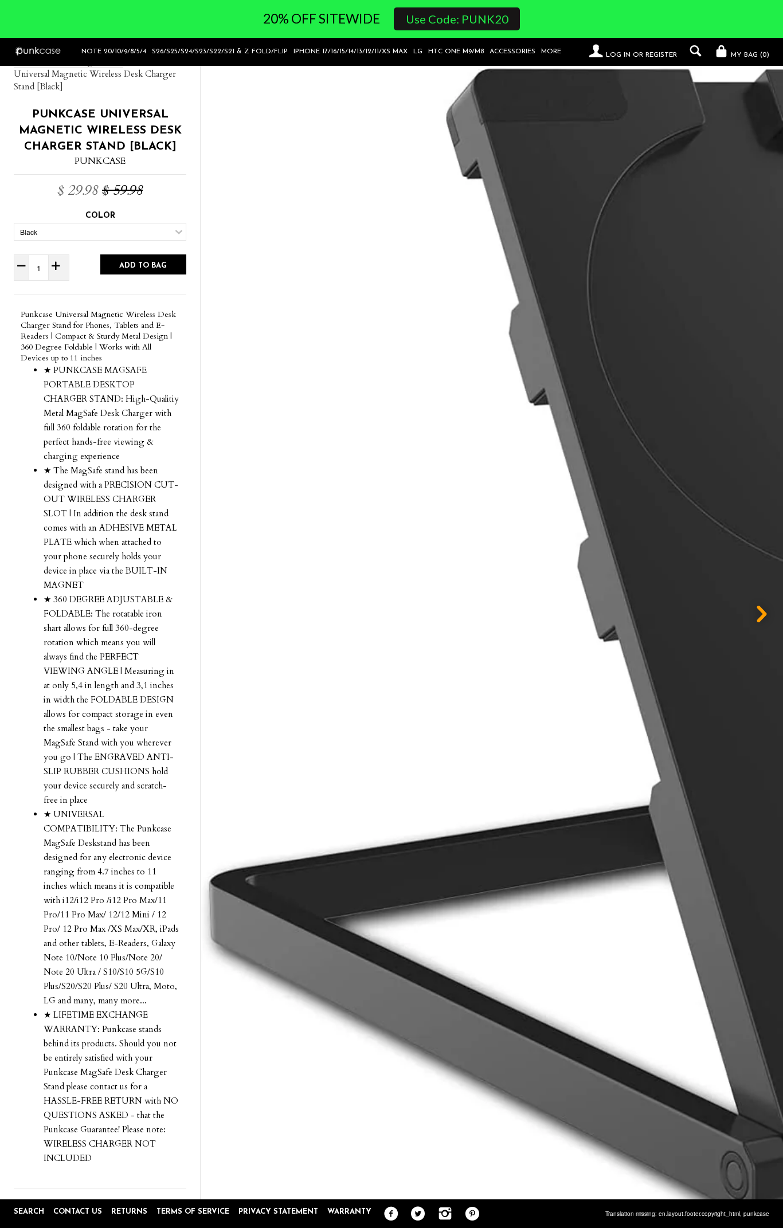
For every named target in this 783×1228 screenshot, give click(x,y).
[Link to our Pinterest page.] (469, 1214)
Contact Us (77, 1211)
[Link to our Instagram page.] (442, 1214)
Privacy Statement (278, 1211)
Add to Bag (143, 265)
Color (100, 215)
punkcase (756, 1214)
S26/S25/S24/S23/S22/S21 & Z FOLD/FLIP (220, 51)
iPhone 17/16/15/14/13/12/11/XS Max (350, 51)
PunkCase (100, 161)
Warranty (349, 1211)
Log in (618, 55)
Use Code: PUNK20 (457, 19)
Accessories (512, 51)
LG (417, 51)
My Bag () (749, 55)
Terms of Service (192, 1211)
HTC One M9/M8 (456, 51)
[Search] (693, 51)
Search (29, 1211)
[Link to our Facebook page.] (388, 1214)
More (551, 51)
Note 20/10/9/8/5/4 (113, 51)
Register (661, 55)
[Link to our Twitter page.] (415, 1214)
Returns (129, 1211)
